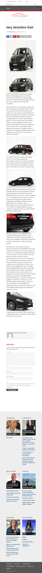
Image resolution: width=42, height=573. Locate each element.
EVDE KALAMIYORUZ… (28, 542)
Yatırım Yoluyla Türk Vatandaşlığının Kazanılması (27, 453)
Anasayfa (9, 564)
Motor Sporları (21, 566)
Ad (7, 366)
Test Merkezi (26, 564)
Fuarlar (8, 569)
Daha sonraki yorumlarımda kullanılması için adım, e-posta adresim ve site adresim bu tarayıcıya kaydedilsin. (21, 385)
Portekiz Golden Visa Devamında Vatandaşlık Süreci (28, 432)
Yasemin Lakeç (10, 418)
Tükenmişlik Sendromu (12, 491)
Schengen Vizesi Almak (12, 497)
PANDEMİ (24, 539)
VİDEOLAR (20, 1)
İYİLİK (24, 534)
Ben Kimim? (9, 437)
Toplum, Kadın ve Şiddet (28, 500)
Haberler (17, 564)
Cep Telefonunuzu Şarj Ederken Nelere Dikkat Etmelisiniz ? (12, 485)
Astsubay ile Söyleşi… (28, 498)
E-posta (9, 371)
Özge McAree (10, 518)
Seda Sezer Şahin (27, 518)
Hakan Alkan (11, 32)
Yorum (8, 352)
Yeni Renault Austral (28, 487)
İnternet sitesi (10, 376)
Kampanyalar (10, 566)
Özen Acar (25, 471)
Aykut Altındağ (11, 471)
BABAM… (24, 537)
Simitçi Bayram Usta (12, 534)
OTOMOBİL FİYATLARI (11, 1)
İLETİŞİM (27, 1)
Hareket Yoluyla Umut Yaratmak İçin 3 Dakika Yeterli (12, 554)
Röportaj (30, 566)
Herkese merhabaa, (11, 434)
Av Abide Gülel (26, 418)
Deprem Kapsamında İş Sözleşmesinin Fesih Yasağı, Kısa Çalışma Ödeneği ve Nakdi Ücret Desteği (28, 461)
